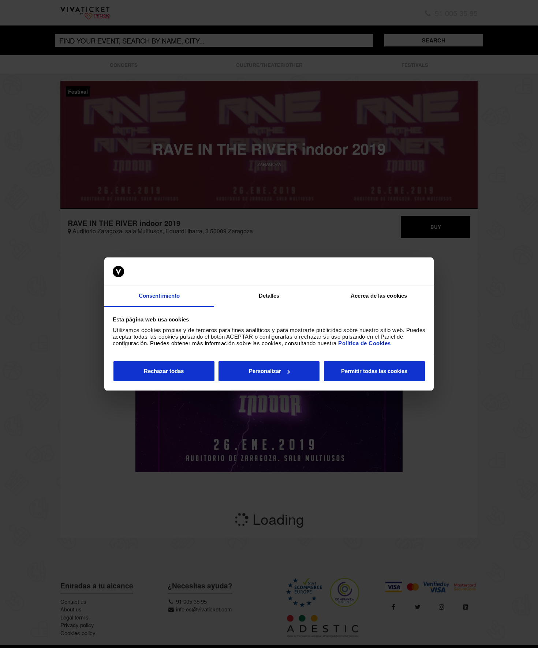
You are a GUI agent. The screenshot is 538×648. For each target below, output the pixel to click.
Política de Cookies (364, 343)
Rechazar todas (164, 371)
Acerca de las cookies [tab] (379, 296)
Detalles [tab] (269, 296)
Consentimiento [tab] (159, 296)
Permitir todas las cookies (374, 371)
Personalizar (265, 371)
